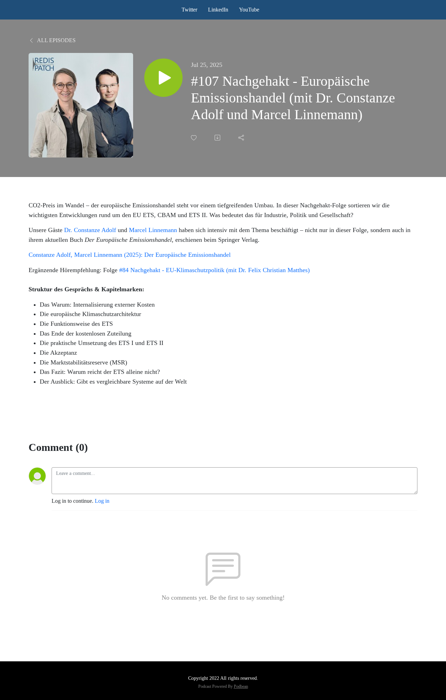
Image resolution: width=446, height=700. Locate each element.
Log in (102, 501)
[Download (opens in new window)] (218, 137)
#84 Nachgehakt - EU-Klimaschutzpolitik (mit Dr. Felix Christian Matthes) (214, 270)
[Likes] (194, 137)
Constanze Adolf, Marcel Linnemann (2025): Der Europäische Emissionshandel (130, 254)
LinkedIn (218, 10)
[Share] (242, 137)
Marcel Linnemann (153, 229)
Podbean (241, 686)
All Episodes (56, 40)
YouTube (249, 10)
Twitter (189, 10)
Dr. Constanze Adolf (90, 229)
